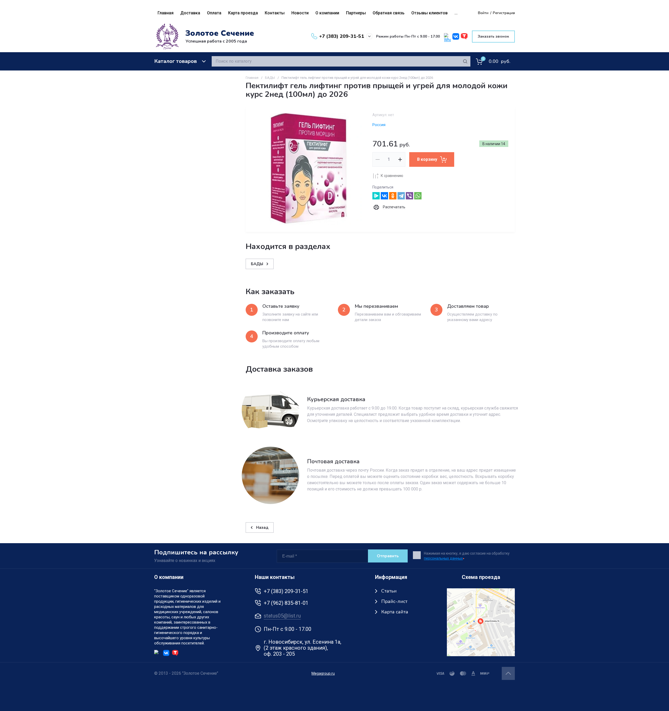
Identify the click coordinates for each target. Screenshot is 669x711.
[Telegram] (401, 195)
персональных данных (443, 558)
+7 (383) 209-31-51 (341, 36)
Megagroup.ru (323, 673)
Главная (252, 78)
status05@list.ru (282, 616)
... (456, 12)
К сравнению (392, 176)
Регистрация (504, 12)
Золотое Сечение (220, 33)
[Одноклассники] (392, 195)
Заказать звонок (493, 36)
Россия (378, 124)
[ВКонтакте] (384, 195)
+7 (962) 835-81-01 (286, 603)
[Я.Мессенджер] (376, 195)
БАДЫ (270, 78)
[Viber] (409, 195)
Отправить (388, 556)
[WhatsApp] (418, 195)
